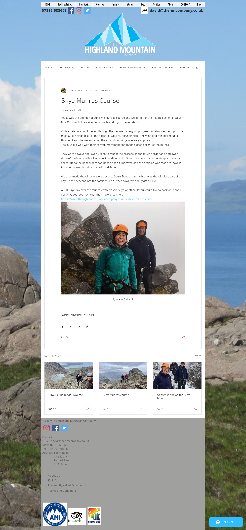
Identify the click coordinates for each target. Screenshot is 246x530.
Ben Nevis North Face (163, 67)
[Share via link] (87, 326)
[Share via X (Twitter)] (70, 326)
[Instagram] (46, 428)
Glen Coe (85, 67)
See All (198, 355)
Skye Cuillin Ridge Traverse (66, 395)
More (182, 67)
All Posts (48, 67)
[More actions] (183, 91)
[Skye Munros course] (123, 375)
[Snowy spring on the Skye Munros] (177, 375)
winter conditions (104, 67)
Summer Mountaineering (74, 315)
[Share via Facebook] (62, 326)
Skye (91, 315)
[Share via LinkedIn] (79, 326)
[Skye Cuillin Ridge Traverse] (69, 375)
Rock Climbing (67, 67)
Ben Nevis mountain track (132, 67)
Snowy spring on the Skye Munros (173, 396)
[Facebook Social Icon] (71, 10)
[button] (197, 67)
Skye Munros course (116, 395)
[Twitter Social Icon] (64, 428)
